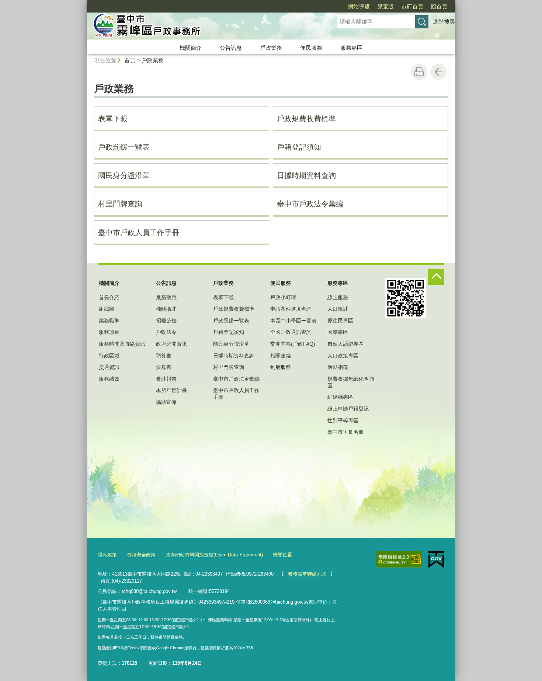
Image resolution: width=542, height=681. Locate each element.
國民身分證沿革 (124, 175)
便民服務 (311, 48)
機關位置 (282, 555)
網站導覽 (359, 6)
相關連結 (280, 356)
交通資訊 (109, 367)
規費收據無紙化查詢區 (350, 382)
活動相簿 (337, 367)
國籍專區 (337, 332)
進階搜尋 (444, 21)
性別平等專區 (342, 420)
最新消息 (166, 297)
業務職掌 (109, 321)
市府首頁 (412, 6)
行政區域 (109, 356)
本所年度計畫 (171, 390)
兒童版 (385, 6)
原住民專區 (340, 321)
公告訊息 (231, 48)
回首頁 (439, 6)
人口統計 (337, 309)
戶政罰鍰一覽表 (124, 147)
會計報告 (166, 379)
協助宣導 (166, 402)
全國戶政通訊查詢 (291, 332)
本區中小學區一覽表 (293, 321)
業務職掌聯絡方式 (307, 574)
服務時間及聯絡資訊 (122, 344)
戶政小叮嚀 (283, 297)
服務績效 (109, 379)
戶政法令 (166, 332)
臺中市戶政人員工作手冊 (138, 232)
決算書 (163, 367)
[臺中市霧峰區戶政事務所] (203, 27)
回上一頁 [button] (438, 72)
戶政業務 (271, 48)
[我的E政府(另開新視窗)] (436, 559)
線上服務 (337, 297)
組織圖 (106, 309)
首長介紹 (109, 297)
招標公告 (166, 321)
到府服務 (280, 367)
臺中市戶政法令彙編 (310, 204)
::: (83, 3)
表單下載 (113, 119)
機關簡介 (191, 48)
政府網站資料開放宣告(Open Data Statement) (214, 555)
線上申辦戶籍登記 (348, 409)
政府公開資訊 (171, 344)
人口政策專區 (342, 356)
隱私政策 (107, 555)
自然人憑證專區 (345, 344)
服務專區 (351, 48)
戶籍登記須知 (299, 147)
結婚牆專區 (340, 397)
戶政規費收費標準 (306, 119)
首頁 (129, 60)
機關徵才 (166, 309)
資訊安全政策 (141, 555)
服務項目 (109, 332)
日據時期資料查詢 (306, 175)
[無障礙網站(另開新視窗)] (399, 559)
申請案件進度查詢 (291, 309)
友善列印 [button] (419, 72)
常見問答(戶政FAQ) (292, 344)
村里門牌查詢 (120, 204)
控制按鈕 (436, 277)
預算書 (163, 356)
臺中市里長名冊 (345, 432)
